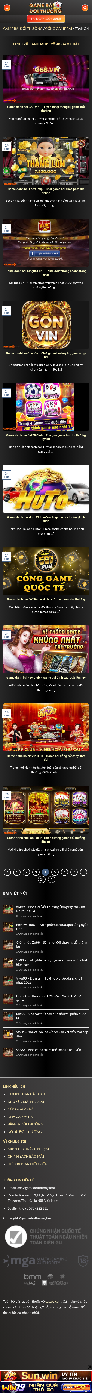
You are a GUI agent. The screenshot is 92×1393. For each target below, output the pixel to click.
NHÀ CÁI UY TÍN (20, 1116)
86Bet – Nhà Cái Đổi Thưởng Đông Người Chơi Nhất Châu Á (51, 909)
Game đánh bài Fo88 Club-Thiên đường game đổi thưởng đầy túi (46, 839)
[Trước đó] (7, 872)
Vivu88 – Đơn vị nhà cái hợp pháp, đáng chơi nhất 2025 (49, 980)
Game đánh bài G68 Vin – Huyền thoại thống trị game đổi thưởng (46, 108)
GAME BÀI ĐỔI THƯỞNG (23, 28)
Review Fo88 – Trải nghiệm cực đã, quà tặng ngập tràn (52, 926)
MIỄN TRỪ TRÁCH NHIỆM (28, 1149)
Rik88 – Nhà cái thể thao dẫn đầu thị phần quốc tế (51, 1016)
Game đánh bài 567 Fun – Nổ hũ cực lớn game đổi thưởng (46, 599)
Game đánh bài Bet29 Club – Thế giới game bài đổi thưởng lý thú (46, 437)
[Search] (85, 7)
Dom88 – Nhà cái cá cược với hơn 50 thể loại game (49, 998)
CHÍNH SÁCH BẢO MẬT (26, 1156)
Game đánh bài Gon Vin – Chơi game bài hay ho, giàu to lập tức (46, 355)
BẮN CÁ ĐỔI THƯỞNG (25, 1124)
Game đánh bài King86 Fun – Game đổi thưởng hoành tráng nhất (46, 273)
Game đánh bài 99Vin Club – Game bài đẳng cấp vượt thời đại (46, 758)
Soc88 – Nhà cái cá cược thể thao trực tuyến (48, 1050)
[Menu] (7, 7)
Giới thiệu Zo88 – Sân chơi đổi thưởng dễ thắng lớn (51, 944)
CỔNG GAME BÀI (58, 28)
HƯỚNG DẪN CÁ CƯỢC (27, 1094)
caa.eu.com (53, 1301)
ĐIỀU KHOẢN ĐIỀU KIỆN (28, 1164)
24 (42, 879)
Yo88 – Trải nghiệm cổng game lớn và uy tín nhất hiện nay (51, 962)
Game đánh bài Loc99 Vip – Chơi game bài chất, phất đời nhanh (46, 191)
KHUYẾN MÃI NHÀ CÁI (26, 1101)
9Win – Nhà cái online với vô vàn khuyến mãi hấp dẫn (52, 1034)
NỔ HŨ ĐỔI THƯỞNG (25, 1132)
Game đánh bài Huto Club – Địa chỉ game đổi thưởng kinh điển (46, 519)
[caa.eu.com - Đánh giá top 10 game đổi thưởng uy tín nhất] (46, 7)
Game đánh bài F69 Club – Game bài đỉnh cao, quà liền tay (46, 677)
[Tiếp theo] (51, 879)
